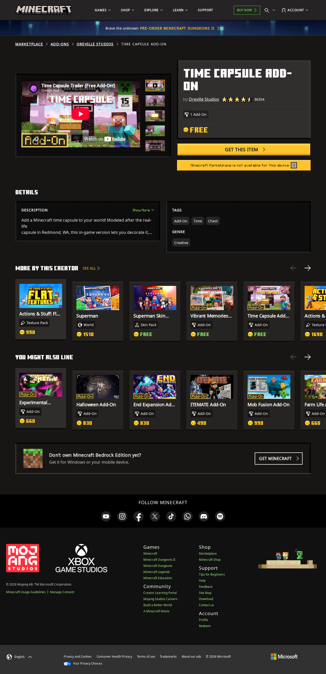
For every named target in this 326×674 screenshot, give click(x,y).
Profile (203, 620)
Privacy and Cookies (78, 656)
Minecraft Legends (156, 572)
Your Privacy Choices (87, 663)
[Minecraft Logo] (43, 10)
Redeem (205, 626)
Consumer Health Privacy (114, 656)
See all (89, 268)
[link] (106, 516)
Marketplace (29, 44)
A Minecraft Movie (156, 611)
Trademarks (168, 656)
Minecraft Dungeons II (159, 559)
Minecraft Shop (210, 559)
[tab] (155, 85)
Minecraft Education (157, 578)
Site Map (205, 593)
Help (202, 580)
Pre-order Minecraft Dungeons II (177, 28)
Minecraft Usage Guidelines (26, 592)
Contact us (206, 605)
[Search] (271, 10)
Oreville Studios (95, 44)
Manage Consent (62, 592)
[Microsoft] (284, 656)
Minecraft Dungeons (157, 566)
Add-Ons (60, 44)
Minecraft (150, 553)
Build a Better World (157, 605)
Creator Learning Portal (160, 593)
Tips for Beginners (212, 574)
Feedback (205, 586)
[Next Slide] (308, 268)
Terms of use (146, 656)
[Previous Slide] (293, 268)
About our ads (191, 656)
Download (206, 599)
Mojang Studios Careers (160, 599)
